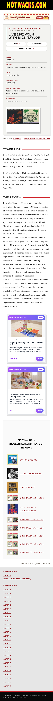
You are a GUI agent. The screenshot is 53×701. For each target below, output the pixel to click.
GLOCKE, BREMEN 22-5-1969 (31, 474)
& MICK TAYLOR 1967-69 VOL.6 (31, 544)
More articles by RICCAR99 (37, 139)
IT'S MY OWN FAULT (27, 487)
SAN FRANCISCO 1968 (28, 460)
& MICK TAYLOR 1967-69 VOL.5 (31, 552)
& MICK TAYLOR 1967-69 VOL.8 (31, 528)
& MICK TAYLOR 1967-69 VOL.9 (31, 520)
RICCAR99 (17, 139)
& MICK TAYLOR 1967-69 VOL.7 (31, 536)
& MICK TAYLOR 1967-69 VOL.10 (32, 498)
